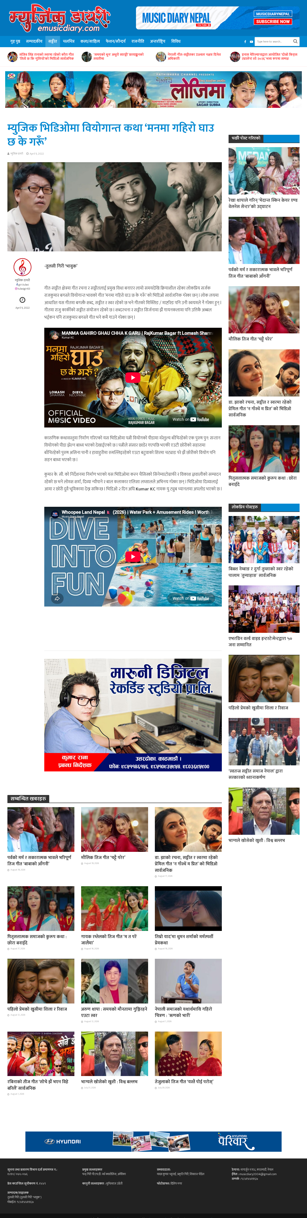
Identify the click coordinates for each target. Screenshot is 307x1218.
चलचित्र (69, 41)
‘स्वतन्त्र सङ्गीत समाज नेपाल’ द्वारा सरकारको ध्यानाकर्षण (256, 774)
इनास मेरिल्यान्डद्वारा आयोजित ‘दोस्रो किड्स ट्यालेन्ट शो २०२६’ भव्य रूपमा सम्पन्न (195, 57)
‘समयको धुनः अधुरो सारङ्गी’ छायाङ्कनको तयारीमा (44, 57)
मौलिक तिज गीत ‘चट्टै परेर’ (103, 858)
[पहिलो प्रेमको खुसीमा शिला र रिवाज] (40, 981)
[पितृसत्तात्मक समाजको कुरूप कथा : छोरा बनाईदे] (40, 908)
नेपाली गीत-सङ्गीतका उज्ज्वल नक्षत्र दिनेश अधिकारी (120, 57)
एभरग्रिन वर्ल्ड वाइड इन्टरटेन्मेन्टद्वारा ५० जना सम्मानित (260, 642)
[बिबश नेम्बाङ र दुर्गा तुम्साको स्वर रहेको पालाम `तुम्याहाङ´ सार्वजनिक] (235, 57)
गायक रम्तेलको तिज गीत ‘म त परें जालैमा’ (109, 940)
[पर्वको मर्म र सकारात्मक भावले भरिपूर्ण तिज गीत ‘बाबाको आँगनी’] (40, 829)
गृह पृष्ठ (15, 41)
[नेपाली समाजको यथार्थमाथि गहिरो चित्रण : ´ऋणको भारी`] (188, 981)
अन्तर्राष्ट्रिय (157, 41)
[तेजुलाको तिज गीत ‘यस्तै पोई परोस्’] (188, 1053)
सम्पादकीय (34, 41)
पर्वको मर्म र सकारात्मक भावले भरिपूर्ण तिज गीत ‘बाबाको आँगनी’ (39, 861)
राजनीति (137, 41)
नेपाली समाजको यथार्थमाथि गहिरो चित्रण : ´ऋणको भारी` (183, 1012)
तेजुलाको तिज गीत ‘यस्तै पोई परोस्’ (184, 1082)
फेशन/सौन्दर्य (116, 41)
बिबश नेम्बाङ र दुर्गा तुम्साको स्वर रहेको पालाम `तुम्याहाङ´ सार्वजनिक (267, 57)
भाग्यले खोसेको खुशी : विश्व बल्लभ (109, 1082)
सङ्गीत (52, 41)
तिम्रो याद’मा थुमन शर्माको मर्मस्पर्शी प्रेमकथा (184, 940)
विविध (175, 41)
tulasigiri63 (24, 289)
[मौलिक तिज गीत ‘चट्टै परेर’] (114, 829)
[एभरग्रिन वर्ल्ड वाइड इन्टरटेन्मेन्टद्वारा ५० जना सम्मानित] (264, 608)
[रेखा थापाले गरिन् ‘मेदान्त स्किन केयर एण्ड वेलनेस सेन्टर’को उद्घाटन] (264, 170)
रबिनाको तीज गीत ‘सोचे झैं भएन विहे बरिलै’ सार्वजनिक (37, 1085)
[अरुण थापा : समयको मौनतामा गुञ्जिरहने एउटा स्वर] (114, 981)
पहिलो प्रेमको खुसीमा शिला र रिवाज (37, 1009)
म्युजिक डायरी (17, 153)
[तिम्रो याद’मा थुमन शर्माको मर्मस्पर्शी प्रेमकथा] (188, 908)
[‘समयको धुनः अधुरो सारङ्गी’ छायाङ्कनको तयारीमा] (12, 57)
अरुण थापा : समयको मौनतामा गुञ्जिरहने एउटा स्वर (114, 1012)
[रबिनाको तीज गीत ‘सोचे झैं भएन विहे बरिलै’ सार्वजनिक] (40, 1053)
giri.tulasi (23, 285)
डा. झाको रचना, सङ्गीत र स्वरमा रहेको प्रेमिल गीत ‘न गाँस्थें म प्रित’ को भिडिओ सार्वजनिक (186, 864)
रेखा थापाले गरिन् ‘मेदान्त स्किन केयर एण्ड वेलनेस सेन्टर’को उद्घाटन (263, 203)
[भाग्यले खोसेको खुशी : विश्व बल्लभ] (114, 1053)
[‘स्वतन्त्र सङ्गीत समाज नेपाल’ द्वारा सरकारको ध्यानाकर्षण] (264, 741)
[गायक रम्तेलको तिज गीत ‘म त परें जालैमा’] (114, 908)
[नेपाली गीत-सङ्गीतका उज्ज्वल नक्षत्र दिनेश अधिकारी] (86, 57)
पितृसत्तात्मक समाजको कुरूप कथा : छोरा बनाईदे (37, 940)
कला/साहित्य (90, 41)
